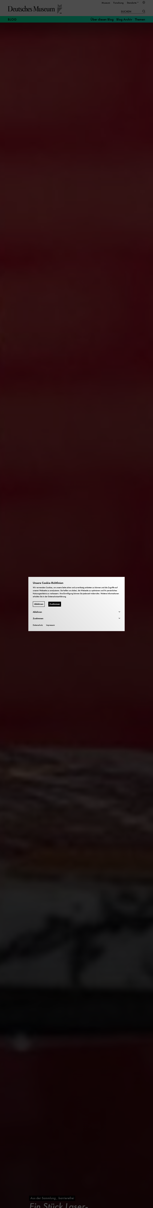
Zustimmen (54, 604)
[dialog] (76, 604)
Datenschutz (38, 625)
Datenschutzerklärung (57, 596)
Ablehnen (38, 604)
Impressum (50, 625)
